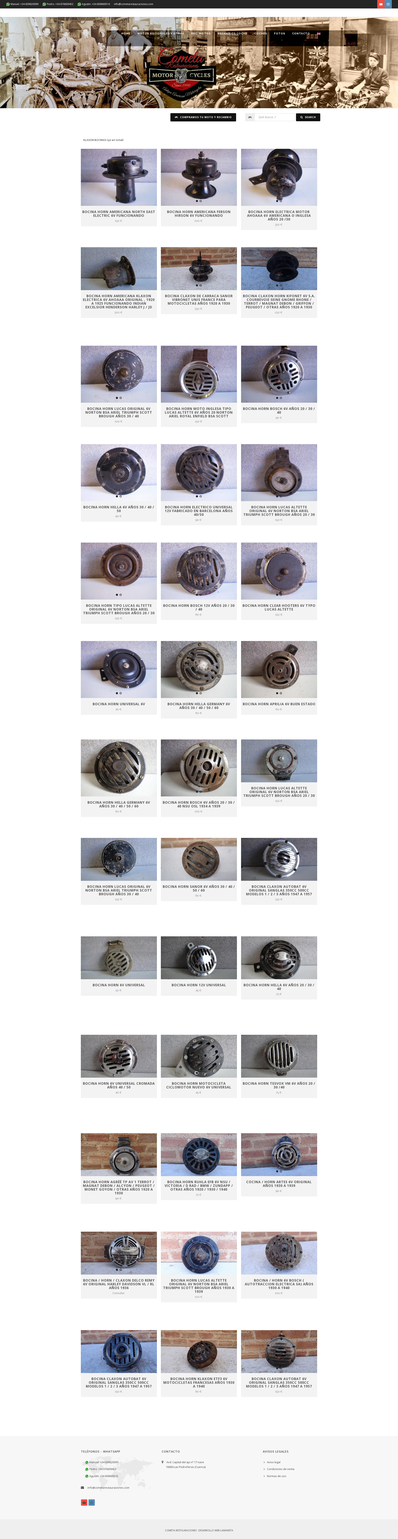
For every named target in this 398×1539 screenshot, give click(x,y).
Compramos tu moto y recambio (205, 117)
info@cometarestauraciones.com (133, 4)
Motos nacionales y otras (160, 33)
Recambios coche (232, 33)
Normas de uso (276, 1476)
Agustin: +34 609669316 (95, 4)
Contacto (301, 33)
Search (310, 117)
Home (125, 33)
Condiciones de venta (280, 1469)
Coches (260, 33)
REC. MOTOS (201, 33)
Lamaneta (226, 1530)
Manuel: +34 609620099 (24, 4)
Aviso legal (273, 1462)
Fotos (279, 33)
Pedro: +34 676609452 (59, 4)
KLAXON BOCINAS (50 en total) (103, 140)
